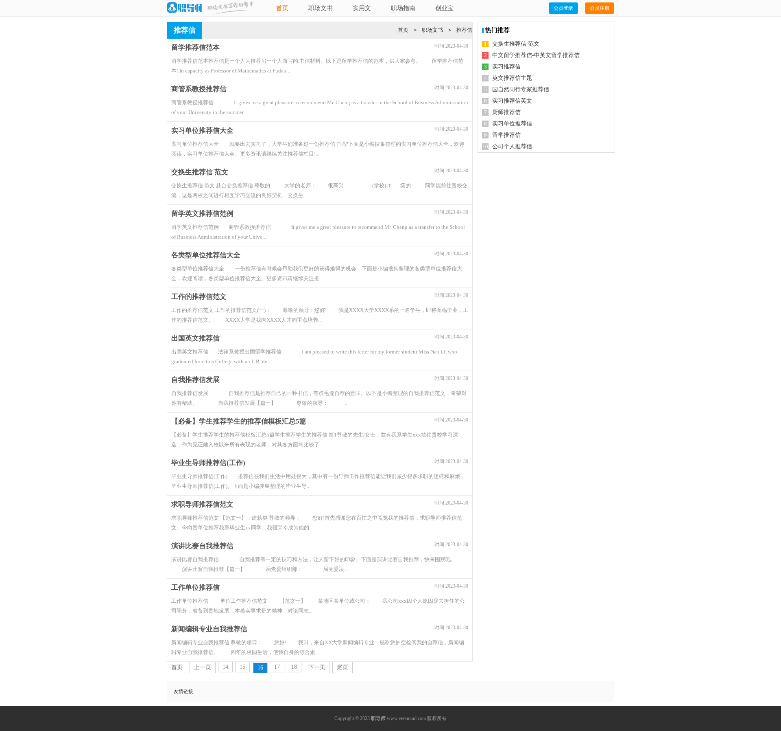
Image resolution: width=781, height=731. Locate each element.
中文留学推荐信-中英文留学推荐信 (536, 55)
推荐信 (464, 30)
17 (277, 667)
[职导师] (184, 8)
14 (225, 667)
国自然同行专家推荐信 (520, 89)
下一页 (316, 667)
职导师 (378, 718)
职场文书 (320, 8)
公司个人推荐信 (512, 146)
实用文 (362, 8)
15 (242, 667)
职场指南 (403, 8)
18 (294, 667)
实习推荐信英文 (512, 101)
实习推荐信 (506, 67)
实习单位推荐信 (512, 124)
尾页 (342, 667)
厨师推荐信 (506, 112)
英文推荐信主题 (512, 78)
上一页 (202, 667)
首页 (282, 8)
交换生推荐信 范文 (515, 44)
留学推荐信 (506, 135)
